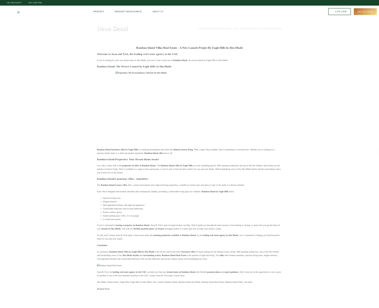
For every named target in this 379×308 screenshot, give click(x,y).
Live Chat (341, 11)
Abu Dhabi (188, 29)
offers (218, 191)
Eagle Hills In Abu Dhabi (141, 282)
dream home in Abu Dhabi (135, 60)
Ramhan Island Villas (234, 282)
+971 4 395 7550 (35, 3)
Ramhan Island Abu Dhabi (189, 282)
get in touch (365, 11)
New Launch (158, 282)
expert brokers (177, 225)
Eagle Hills (124, 282)
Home (176, 29)
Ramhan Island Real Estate (174, 255)
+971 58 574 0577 (14, 3)
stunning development (151, 150)
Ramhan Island (171, 282)
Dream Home (113, 282)
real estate (248, 282)
